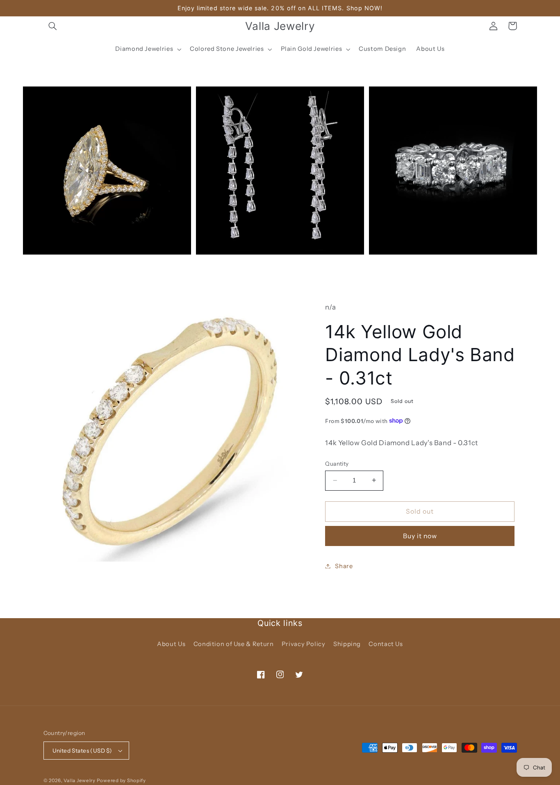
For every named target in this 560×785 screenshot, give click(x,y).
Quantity (336, 463)
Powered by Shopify (121, 780)
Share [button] (344, 565)
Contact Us (386, 644)
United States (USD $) (82, 750)
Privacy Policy (304, 644)
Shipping (347, 644)
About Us (171, 644)
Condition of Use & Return (233, 644)
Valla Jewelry (80, 780)
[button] (52, 25)
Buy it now (420, 535)
